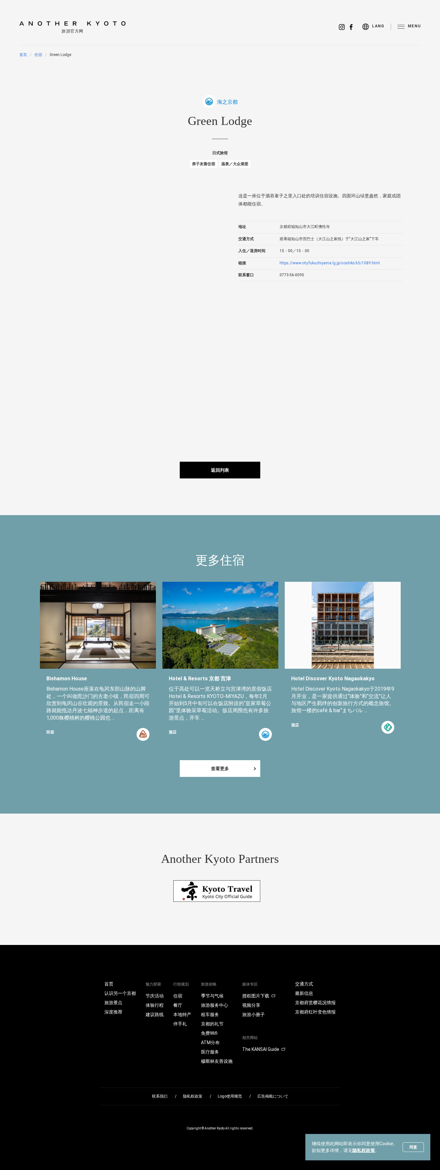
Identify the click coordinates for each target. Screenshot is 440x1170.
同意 (413, 1147)
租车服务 (210, 1014)
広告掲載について (272, 1096)
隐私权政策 (363, 1150)
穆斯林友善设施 (217, 1061)
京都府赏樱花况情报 (315, 1002)
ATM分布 (210, 1042)
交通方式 (304, 984)
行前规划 (181, 984)
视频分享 (251, 1005)
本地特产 (182, 1014)
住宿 (38, 54)
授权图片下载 (255, 996)
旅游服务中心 (214, 1005)
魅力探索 (153, 984)
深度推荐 (113, 1012)
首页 (23, 54)
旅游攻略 (208, 984)
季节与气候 (212, 996)
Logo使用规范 (230, 1096)
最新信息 (304, 993)
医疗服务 (210, 1052)
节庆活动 (155, 996)
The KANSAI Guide (260, 1049)
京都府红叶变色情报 (315, 1012)
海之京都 (227, 102)
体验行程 (155, 1005)
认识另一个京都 (120, 993)
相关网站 (250, 1037)
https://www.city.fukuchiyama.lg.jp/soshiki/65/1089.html (330, 263)
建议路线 (155, 1014)
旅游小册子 (253, 1014)
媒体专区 (250, 984)
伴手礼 (180, 1024)
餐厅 (177, 1005)
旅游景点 (113, 1002)
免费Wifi (209, 1033)
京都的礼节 (212, 1024)
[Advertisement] (181, 376)
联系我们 (159, 1096)
